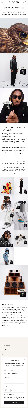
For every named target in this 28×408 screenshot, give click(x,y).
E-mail (7, 394)
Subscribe (14, 402)
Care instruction (4, 356)
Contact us (3, 352)
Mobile (12, 394)
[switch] (5, 370)
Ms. (8, 370)
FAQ (2, 354)
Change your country (5, 345)
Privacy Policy (20, 398)
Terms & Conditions (11, 398)
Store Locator (4, 342)
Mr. (14, 370)
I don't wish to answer (12, 373)
